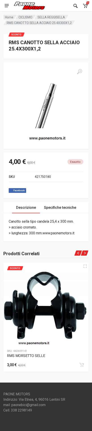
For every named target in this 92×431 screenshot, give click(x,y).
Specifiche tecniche (60, 207)
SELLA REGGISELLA (51, 17)
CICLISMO (25, 17)
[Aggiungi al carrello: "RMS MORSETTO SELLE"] (82, 365)
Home (9, 17)
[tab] (26, 207)
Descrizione (26, 207)
